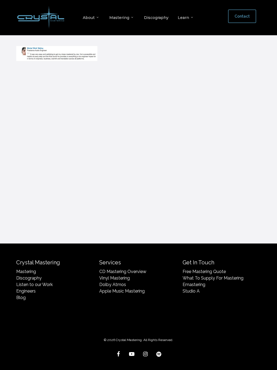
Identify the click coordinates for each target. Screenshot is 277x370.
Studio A (191, 291)
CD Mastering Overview (122, 271)
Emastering (194, 284)
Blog (21, 297)
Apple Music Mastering (122, 291)
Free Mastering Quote (204, 271)
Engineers (26, 291)
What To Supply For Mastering (213, 278)
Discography (29, 278)
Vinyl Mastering (114, 278)
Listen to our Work (34, 284)
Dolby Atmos (112, 284)
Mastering (26, 271)
